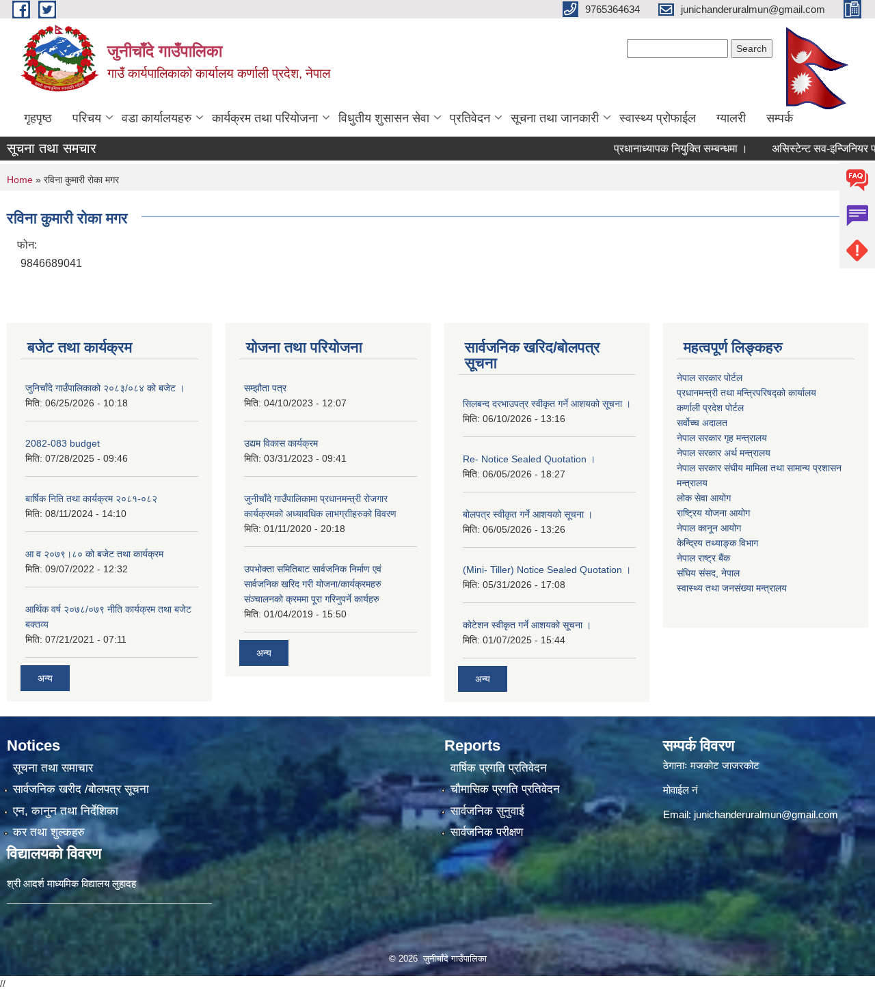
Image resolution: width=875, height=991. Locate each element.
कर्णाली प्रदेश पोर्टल (710, 407)
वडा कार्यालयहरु (156, 118)
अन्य (45, 678)
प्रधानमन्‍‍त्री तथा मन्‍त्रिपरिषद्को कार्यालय (746, 392)
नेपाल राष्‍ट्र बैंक (703, 558)
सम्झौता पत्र (265, 387)
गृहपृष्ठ (38, 118)
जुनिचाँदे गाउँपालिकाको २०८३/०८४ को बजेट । (105, 387)
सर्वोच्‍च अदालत (702, 422)
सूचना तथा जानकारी (555, 118)
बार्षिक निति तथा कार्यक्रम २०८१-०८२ (91, 498)
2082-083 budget (62, 443)
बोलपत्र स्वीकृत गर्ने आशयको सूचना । (528, 514)
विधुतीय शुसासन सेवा (383, 118)
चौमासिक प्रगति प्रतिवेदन (505, 789)
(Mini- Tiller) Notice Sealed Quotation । (547, 569)
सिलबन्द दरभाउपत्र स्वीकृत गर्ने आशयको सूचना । (547, 403)
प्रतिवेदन (470, 118)
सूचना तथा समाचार (53, 768)
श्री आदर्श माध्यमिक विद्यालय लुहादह (71, 883)
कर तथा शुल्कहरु (49, 832)
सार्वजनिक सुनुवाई (487, 811)
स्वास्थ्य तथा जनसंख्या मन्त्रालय (732, 588)
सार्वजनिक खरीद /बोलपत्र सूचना (81, 789)
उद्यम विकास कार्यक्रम (281, 443)
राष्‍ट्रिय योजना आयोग (713, 512)
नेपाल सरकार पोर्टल (709, 377)
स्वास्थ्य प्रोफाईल (657, 118)
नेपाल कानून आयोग (709, 527)
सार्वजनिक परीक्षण (486, 832)
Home (20, 179)
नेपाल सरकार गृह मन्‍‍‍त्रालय (722, 437)
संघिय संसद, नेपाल (708, 573)
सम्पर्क (779, 118)
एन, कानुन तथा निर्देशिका (65, 811)
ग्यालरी (731, 118)
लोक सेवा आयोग (704, 497)
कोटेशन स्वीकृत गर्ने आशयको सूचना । (527, 624)
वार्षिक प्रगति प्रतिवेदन (498, 768)
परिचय (86, 118)
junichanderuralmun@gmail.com (766, 814)
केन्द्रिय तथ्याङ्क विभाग (717, 543)
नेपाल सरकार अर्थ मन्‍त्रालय (723, 452)
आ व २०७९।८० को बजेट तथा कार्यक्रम (94, 553)
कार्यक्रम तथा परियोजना (265, 118)
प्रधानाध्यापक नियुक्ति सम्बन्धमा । (661, 148)
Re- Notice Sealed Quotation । (529, 458)
